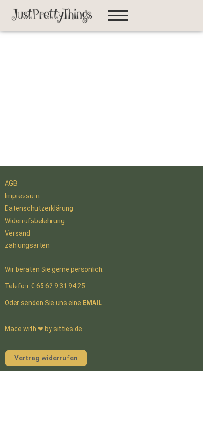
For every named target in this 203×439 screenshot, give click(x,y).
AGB (11, 183)
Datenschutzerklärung (39, 208)
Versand (17, 233)
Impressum (22, 196)
